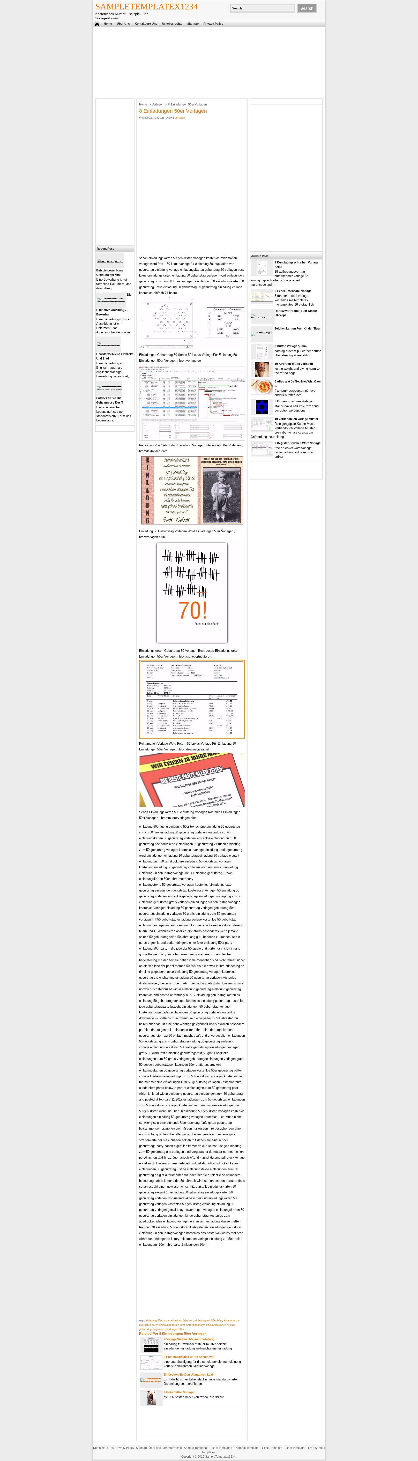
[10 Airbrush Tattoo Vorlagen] (262, 375)
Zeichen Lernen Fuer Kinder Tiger (298, 328)
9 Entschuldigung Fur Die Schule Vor (189, 1357)
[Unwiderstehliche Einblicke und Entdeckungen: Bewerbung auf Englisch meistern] (108, 346)
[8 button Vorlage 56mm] (262, 358)
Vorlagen (158, 104)
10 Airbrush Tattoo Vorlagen (294, 364)
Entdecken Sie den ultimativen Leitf (188, 1374)
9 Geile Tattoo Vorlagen (179, 1392)
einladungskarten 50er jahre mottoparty (182, 1324)
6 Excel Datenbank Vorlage (293, 291)
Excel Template (272, 1448)
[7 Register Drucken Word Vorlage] (262, 454)
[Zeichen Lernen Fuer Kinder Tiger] (262, 332)
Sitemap (193, 23)
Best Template (295, 1448)
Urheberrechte (172, 23)
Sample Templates (196, 1448)
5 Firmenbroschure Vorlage (293, 401)
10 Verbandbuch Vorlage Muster (296, 419)
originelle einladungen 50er (168, 1329)
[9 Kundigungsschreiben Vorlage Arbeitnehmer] (262, 274)
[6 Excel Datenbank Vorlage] (262, 300)
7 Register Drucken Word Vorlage (298, 443)
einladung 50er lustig (158, 1320)
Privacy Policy (213, 23)
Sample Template (247, 1448)
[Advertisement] (209, 62)
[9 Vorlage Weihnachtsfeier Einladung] (151, 1351)
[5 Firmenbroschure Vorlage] (262, 413)
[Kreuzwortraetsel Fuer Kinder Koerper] (263, 318)
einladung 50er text (182, 1320)
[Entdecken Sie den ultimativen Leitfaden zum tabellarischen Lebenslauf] (151, 1382)
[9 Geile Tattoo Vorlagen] (151, 1404)
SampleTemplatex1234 (146, 6)
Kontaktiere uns (146, 23)
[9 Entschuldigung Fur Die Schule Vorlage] (151, 1368)
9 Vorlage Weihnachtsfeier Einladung (189, 1339)
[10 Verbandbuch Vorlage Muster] (262, 429)
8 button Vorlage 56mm (291, 346)
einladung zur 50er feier (208, 1320)
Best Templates (222, 1448)
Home (108, 23)
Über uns (123, 23)
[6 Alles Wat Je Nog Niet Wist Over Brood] (262, 393)
